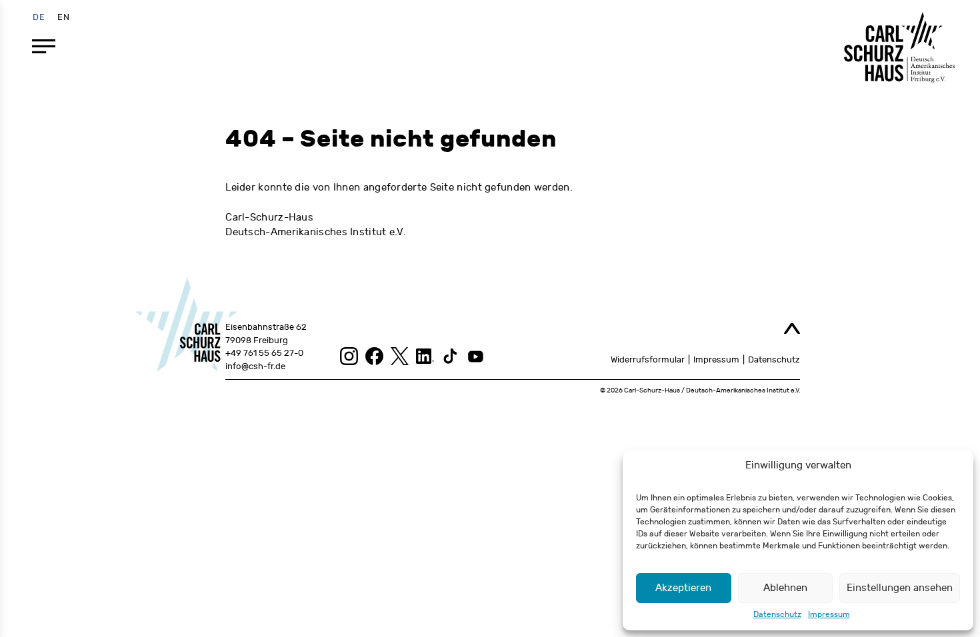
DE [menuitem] (39, 16)
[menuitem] (39, 17)
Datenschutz (777, 614)
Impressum (829, 614)
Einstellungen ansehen (900, 588)
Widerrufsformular (648, 359)
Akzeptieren (683, 588)
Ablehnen (785, 588)
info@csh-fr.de (255, 366)
